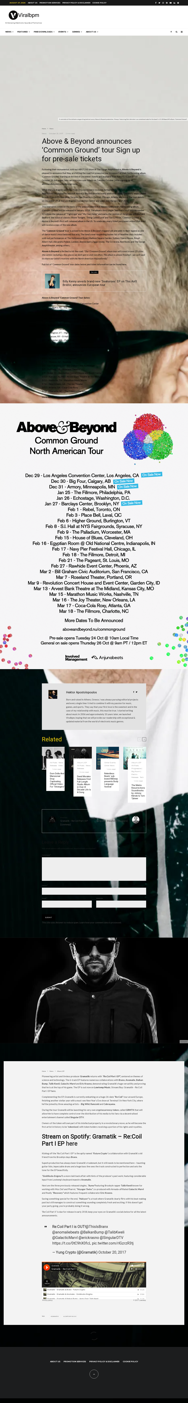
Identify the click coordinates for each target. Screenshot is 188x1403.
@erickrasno (89, 1238)
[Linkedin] (174, 2)
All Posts (77, 277)
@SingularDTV (111, 1238)
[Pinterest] (167, 2)
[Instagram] (163, 2)
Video (60, 765)
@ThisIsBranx (97, 1227)
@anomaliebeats (65, 1232)
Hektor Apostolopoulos (81, 692)
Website (99, 898)
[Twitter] (159, 2)
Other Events (110, 762)
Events (62, 32)
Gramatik (55, 1316)
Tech (142, 777)
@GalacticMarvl (65, 1238)
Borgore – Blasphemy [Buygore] (112, 819)
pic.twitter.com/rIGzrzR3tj (113, 1243)
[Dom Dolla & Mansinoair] (53, 758)
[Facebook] (155, 2)
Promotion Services (50, 3)
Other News (109, 765)
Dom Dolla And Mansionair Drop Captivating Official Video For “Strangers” (57, 780)
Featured (22, 32)
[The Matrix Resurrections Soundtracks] (134, 758)
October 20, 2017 (112, 1252)
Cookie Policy (99, 3)
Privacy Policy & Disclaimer (76, 3)
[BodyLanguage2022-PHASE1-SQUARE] (107, 758)
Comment (46, 855)
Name (45, 885)
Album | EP (67, 277)
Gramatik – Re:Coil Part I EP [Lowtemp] (74, 821)
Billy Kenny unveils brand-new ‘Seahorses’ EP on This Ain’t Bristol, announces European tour (100, 283)
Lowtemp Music (70, 1316)
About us (32, 3)
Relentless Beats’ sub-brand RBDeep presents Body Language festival (111, 780)
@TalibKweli (114, 1232)
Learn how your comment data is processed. (100, 922)
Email (44, 898)
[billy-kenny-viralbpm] (52, 281)
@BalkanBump (92, 1232)
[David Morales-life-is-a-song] (80, 758)
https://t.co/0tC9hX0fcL (71, 1243)
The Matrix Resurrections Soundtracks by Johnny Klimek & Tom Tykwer (138, 792)
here (53, 1091)
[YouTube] (171, 2)
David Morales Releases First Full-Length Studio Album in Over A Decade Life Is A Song (84, 784)
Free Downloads (43, 32)
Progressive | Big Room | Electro (136, 771)
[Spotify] (178, 2)
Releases (53, 765)
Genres (76, 32)
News (8, 32)
